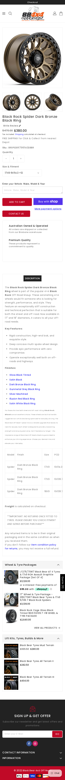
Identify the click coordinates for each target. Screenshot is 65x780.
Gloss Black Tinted (20, 375)
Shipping (19, 134)
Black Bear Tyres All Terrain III (37, 677)
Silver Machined (18, 394)
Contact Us (16, 213)
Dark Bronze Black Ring (22, 384)
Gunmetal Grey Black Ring (24, 389)
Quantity (7, 152)
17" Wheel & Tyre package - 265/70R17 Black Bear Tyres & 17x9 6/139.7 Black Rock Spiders (40, 597)
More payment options (48, 208)
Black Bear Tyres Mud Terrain (37, 645)
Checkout (32, 2)
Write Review (10, 125)
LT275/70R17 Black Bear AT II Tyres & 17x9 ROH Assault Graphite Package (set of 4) (40, 574)
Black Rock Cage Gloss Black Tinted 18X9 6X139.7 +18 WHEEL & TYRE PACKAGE (39, 613)
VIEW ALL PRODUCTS (45, 627)
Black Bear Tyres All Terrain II (37, 661)
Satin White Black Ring (22, 403)
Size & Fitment (10, 167)
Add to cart (17, 202)
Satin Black (15, 379)
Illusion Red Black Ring (22, 398)
